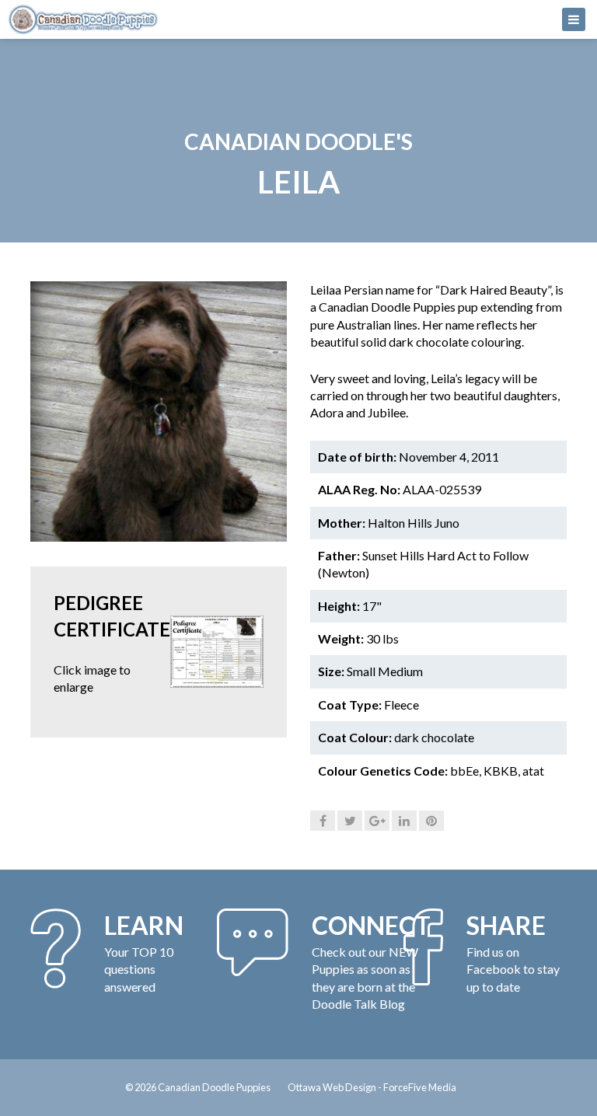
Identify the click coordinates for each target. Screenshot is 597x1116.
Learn (143, 925)
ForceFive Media (419, 1087)
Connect (371, 925)
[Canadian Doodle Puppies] (298, 19)
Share (506, 925)
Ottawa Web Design (332, 1087)
